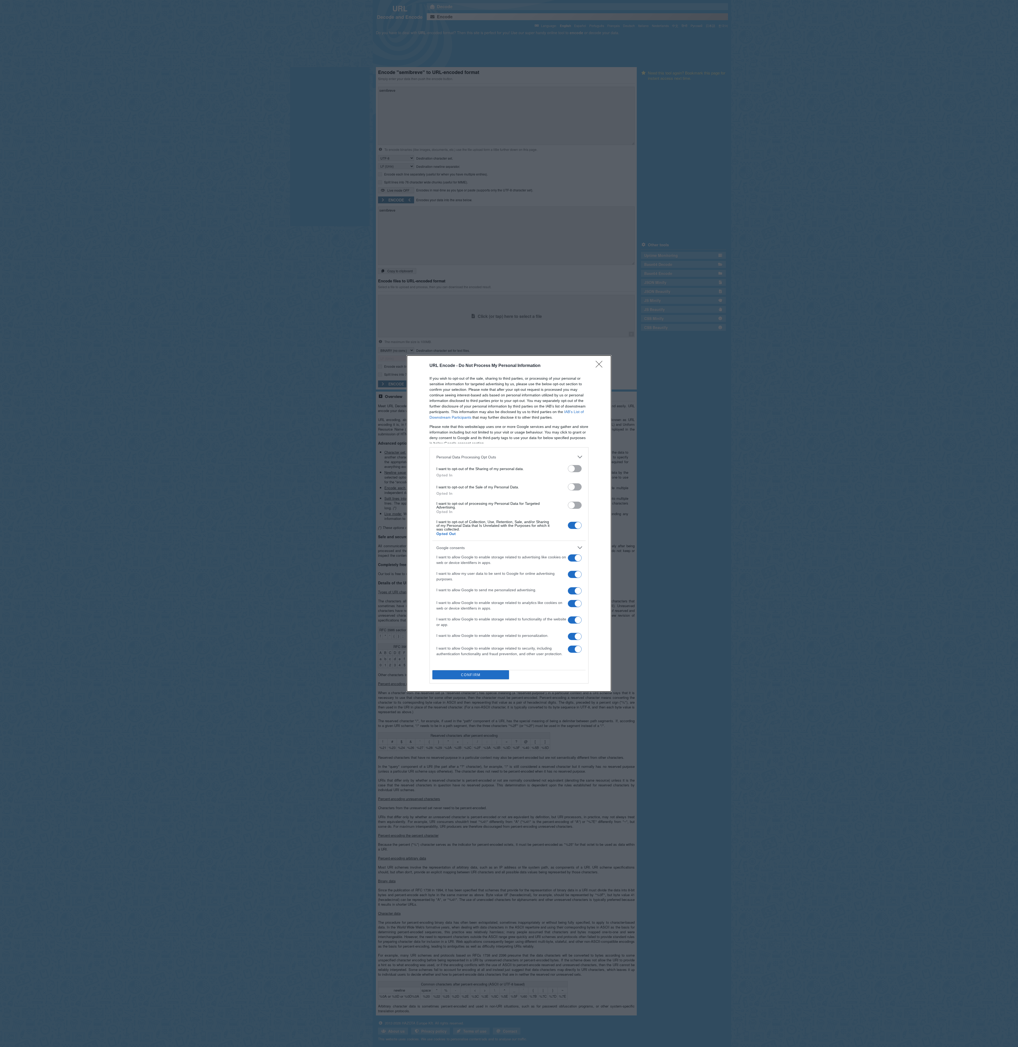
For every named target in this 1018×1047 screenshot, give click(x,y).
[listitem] (509, 457)
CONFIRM (471, 675)
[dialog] (509, 523)
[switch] (575, 468)
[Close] (601, 366)
